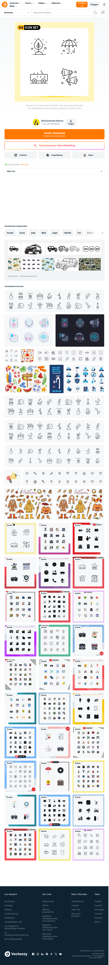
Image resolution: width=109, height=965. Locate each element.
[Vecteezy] (4, 4)
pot (79, 232)
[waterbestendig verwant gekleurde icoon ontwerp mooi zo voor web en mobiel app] (77, 379)
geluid (90, 232)
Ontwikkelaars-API (13, 921)
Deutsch (96, 913)
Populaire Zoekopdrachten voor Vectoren (50, 918)
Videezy (8, 909)
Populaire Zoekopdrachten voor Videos (50, 936)
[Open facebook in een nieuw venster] (33, 954)
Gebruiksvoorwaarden (79, 956)
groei (22, 232)
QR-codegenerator (13, 939)
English (96, 901)
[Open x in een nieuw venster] (56, 954)
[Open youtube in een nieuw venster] (60, 954)
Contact (75, 905)
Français (96, 917)
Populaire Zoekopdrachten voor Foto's (50, 927)
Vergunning (48, 901)
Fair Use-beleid (93, 957)
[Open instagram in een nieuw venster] (38, 954)
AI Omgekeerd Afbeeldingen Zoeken (15, 927)
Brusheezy (9, 901)
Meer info (11, 171)
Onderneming (11, 913)
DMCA (45, 905)
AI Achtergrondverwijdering (17, 933)
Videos (41, 3)
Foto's (28, 3)
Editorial (56, 3)
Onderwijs (9, 917)
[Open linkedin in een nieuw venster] (42, 954)
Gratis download (54, 134)
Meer (12, 6)
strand (10, 232)
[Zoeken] (95, 12)
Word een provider (76, 914)
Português (97, 909)
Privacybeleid (96, 956)
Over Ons (75, 909)
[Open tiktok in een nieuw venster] (51, 954)
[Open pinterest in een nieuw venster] (47, 954)
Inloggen (94, 4)
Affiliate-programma (48, 910)
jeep (33, 232)
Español (96, 905)
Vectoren (14, 3)
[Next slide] (97, 232)
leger (55, 232)
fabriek (67, 232)
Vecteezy (9, 905)
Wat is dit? (25, 164)
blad (44, 232)
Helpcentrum (77, 901)
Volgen (71, 124)
